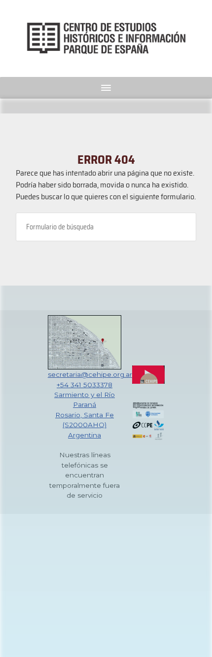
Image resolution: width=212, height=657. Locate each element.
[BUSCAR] (181, 227)
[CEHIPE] (106, 38)
